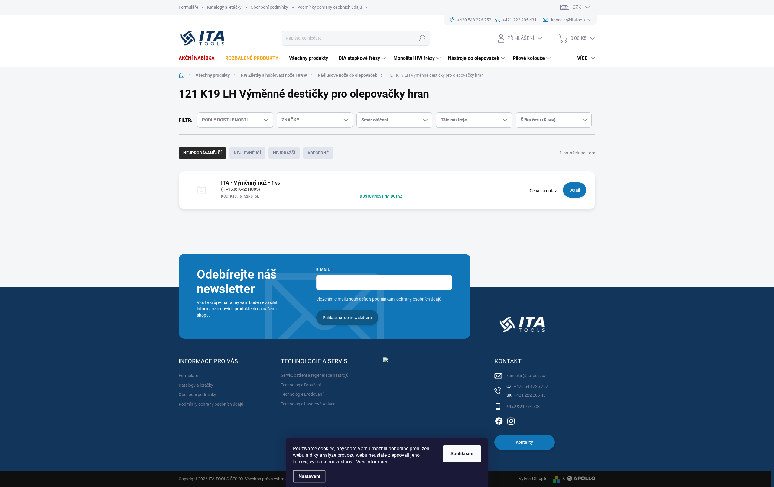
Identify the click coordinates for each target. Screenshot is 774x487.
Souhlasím (461, 453)
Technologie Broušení (301, 384)
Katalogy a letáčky (224, 7)
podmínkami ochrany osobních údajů (406, 299)
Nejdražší (284, 152)
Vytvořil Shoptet (534, 478)
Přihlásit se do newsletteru (347, 317)
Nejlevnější (247, 152)
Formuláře (188, 7)
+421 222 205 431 (530, 395)
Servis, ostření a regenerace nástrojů (315, 375)
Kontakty (524, 442)
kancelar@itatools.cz (526, 375)
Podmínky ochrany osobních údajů (329, 7)
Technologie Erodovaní (302, 394)
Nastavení (309, 476)
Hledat (422, 38)
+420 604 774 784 (523, 406)
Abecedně (318, 152)
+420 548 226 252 (530, 386)
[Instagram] (510, 419)
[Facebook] (498, 419)
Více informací (371, 462)
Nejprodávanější (202, 152)
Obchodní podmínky (269, 7)
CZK (576, 7)
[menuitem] (199, 58)
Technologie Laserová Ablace (308, 404)
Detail (574, 190)
